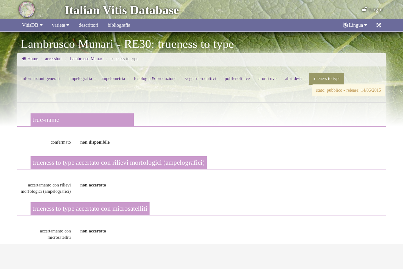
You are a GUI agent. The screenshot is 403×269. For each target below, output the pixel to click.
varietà (59, 25)
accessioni (54, 58)
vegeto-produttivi (200, 78)
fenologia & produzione (155, 78)
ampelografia (80, 78)
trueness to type (326, 78)
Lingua (356, 25)
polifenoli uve (237, 78)
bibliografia (119, 25)
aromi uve (267, 78)
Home (32, 58)
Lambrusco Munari (87, 58)
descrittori (88, 25)
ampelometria (113, 78)
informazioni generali (40, 78)
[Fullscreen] (379, 25)
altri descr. (294, 78)
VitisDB (31, 25)
